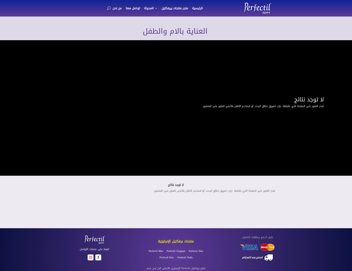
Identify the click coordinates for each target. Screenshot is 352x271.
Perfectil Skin (196, 251)
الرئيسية (197, 8)
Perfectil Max (156, 251)
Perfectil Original (176, 251)
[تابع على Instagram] (91, 257)
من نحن (117, 8)
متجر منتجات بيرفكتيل (175, 8)
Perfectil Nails (184, 257)
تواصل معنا (133, 8)
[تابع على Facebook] (98, 257)
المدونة (149, 8)
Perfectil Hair (167, 257)
